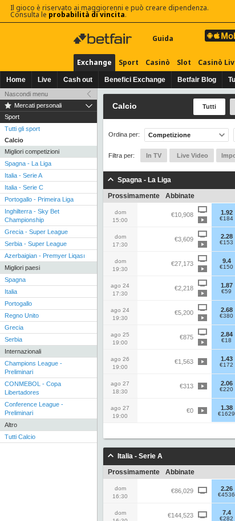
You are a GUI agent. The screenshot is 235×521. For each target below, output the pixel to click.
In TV (153, 155)
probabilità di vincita (86, 14)
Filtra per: (121, 155)
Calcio (14, 140)
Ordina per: (124, 135)
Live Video (191, 155)
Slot (184, 62)
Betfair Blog (196, 80)
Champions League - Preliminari (33, 367)
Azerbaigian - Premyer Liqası (45, 255)
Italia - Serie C (24, 187)
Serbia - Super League (36, 243)
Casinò (157, 62)
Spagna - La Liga (28, 163)
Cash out (77, 80)
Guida (162, 38)
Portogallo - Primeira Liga (39, 199)
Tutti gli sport (22, 128)
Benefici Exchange (134, 80)
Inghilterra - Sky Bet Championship (32, 215)
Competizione (169, 135)
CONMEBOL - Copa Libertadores (33, 388)
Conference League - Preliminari (34, 408)
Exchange (94, 62)
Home (16, 80)
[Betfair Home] (104, 39)
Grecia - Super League (36, 231)
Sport (129, 62)
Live (44, 80)
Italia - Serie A (23, 175)
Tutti (209, 106)
